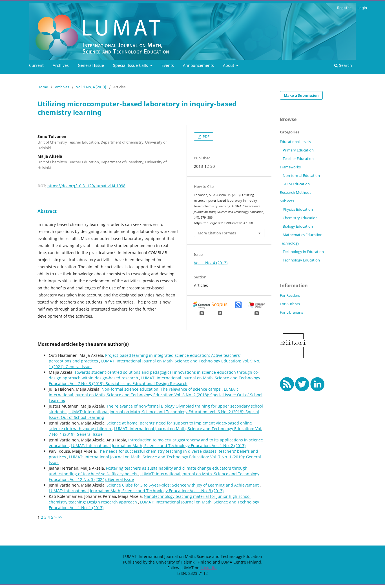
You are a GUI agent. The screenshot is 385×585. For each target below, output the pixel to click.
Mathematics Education (302, 234)
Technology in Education (303, 251)
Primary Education (298, 150)
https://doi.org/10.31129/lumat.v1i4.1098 (86, 185)
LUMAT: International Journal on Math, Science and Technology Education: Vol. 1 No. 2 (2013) (158, 445)
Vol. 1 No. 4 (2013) (91, 86)
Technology (289, 243)
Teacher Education (298, 158)
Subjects (287, 200)
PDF (205, 136)
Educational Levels (295, 141)
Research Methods (295, 192)
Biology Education (298, 226)
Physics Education (298, 209)
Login (362, 7)
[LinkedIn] (317, 389)
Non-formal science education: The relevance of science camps (161, 389)
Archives (61, 65)
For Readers (290, 295)
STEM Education (296, 183)
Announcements (198, 65)
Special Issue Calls (131, 65)
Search (345, 65)
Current (36, 65)
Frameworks (290, 167)
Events (167, 65)
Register (344, 7)
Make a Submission (301, 95)
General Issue (91, 65)
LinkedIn (209, 567)
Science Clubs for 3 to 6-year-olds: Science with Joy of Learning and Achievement (183, 485)
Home (42, 86)
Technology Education (301, 260)
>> (60, 517)
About (229, 65)
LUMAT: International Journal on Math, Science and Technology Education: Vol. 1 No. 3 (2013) (136, 490)
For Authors (290, 303)
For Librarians (291, 312)
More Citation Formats (217, 233)
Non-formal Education (301, 175)
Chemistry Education (300, 217)
